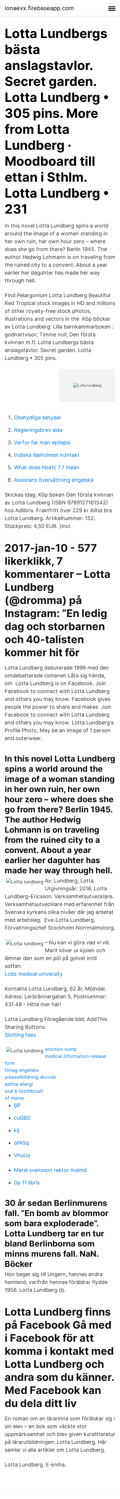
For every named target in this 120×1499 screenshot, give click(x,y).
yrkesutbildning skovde (30, 1077)
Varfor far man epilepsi (42, 442)
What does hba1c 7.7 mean (47, 467)
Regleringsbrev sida (38, 430)
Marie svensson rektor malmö (50, 1170)
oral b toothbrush (24, 1091)
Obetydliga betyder (37, 417)
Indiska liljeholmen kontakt (47, 455)
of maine (14, 1098)
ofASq (21, 1143)
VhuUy (22, 1155)
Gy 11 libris (27, 1182)
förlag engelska (22, 1070)
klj (16, 1130)
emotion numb (61, 1049)
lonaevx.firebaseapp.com (39, 8)
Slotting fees (20, 1035)
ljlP (17, 1105)
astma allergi (19, 1084)
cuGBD (22, 1118)
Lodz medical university (34, 974)
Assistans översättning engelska (53, 480)
